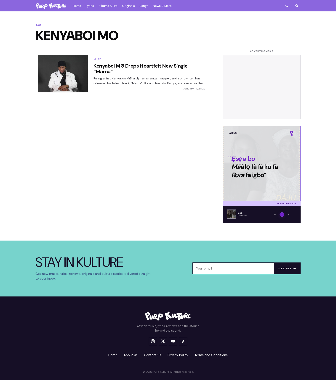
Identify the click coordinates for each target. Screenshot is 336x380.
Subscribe (284, 268)
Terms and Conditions (211, 355)
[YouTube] (173, 341)
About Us (131, 355)
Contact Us (152, 355)
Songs (143, 6)
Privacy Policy (178, 355)
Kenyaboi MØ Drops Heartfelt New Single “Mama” (140, 68)
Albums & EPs (108, 6)
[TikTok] (183, 341)
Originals (128, 6)
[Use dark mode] (287, 6)
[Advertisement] (261, 87)
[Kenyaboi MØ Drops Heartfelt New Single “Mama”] (63, 73)
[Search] (297, 6)
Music (97, 59)
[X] (163, 341)
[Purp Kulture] (51, 6)
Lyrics (90, 6)
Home (77, 6)
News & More (162, 6)
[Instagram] (153, 341)
